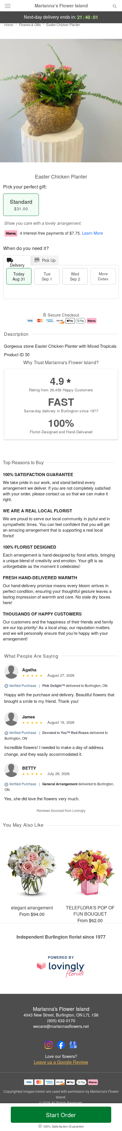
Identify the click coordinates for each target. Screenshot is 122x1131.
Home (8, 24)
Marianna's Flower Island (61, 5)
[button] (110, 1118)
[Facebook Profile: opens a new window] (61, 1045)
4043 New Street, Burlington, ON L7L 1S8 (61, 1015)
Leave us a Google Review (61, 1062)
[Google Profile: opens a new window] (73, 1045)
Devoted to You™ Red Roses (65, 732)
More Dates (103, 276)
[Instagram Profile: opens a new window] (48, 1045)
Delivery (17, 263)
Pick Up (49, 260)
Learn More (92, 233)
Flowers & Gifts (30, 24)
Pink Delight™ (53, 685)
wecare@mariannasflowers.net (61, 1026)
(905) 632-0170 (61, 1020)
